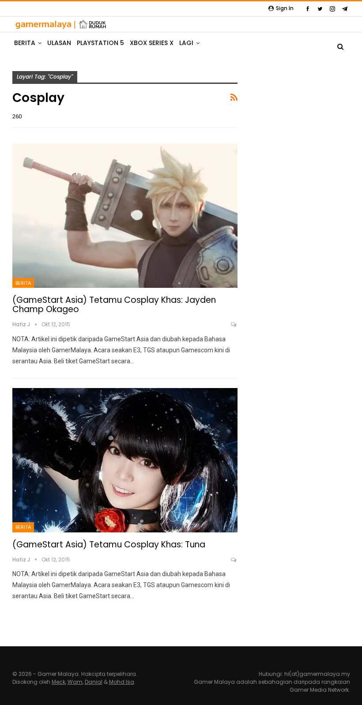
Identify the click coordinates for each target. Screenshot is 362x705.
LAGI (186, 42)
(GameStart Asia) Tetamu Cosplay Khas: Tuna (108, 544)
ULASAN (59, 42)
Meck (58, 682)
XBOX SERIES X (151, 42)
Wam (75, 682)
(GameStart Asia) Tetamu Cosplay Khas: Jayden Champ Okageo (114, 304)
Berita (23, 283)
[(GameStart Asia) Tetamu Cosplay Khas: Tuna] (125, 460)
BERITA (24, 42)
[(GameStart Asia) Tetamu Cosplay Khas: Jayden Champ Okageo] (125, 215)
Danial (93, 682)
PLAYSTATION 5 (100, 42)
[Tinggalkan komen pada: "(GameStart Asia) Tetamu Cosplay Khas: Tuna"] (234, 559)
